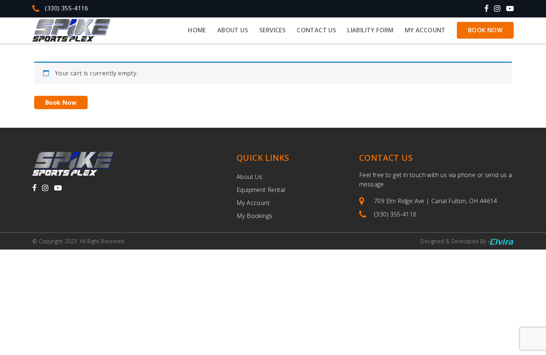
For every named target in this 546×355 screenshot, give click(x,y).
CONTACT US (316, 30)
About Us (249, 177)
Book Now (485, 30)
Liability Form (370, 30)
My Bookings (254, 216)
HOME (197, 30)
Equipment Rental (261, 190)
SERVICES (272, 30)
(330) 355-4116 (66, 8)
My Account (425, 30)
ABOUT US (232, 30)
